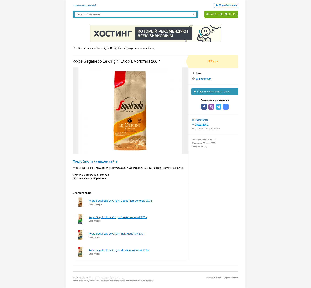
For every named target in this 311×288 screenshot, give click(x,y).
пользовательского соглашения (139, 281)
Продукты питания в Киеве (140, 48)
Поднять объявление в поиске (213, 91)
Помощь (218, 278)
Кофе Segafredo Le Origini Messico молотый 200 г (119, 250)
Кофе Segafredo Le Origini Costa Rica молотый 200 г (120, 200)
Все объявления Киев (90, 48)
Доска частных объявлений (84, 5)
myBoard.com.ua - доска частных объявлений (103, 278)
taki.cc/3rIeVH (203, 78)
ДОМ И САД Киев (113, 48)
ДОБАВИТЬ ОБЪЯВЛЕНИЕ (221, 14)
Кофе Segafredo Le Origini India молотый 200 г (117, 233)
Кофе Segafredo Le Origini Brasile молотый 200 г (118, 217)
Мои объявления (227, 5)
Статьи (209, 278)
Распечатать (201, 120)
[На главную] (74, 48)
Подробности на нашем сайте (95, 161)
